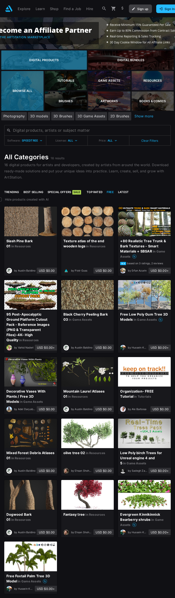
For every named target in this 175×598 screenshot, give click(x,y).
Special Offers (64, 192)
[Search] (104, 8)
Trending (11, 192)
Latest (123, 192)
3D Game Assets (91, 116)
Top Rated (94, 192)
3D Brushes (62, 116)
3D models (39, 116)
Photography (14, 116)
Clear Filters (149, 140)
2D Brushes (119, 116)
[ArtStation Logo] (9, 8)
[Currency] (122, 8)
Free (110, 192)
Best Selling (33, 192)
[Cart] (113, 8)
